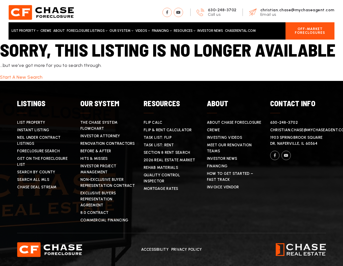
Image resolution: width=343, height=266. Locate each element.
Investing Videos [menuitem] (224, 137)
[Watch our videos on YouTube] (178, 12)
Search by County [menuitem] (36, 172)
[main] (171, 60)
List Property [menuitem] (24, 31)
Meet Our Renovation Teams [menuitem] (229, 148)
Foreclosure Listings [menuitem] (86, 31)
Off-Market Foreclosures (310, 31)
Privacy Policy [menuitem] (186, 249)
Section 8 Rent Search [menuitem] (167, 152)
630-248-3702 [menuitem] (284, 122)
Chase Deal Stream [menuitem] (36, 187)
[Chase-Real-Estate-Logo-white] (301, 249)
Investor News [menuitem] (210, 31)
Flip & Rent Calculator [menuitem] (168, 130)
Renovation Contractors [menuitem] (107, 143)
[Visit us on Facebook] (167, 12)
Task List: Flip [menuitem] (158, 137)
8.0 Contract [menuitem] (94, 212)
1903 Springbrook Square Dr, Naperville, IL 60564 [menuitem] (296, 140)
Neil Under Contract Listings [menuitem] (39, 140)
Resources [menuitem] (183, 31)
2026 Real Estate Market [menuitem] (169, 160)
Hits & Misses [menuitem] (93, 158)
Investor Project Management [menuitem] (98, 169)
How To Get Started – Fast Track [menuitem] (230, 176)
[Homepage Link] (41, 12)
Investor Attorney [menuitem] (100, 136)
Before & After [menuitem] (95, 151)
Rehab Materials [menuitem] (161, 167)
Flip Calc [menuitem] (153, 122)
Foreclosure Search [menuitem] (38, 151)
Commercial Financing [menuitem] (104, 220)
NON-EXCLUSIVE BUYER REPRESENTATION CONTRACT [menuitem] (107, 182)
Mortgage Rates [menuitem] (161, 188)
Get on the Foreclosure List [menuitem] (42, 161)
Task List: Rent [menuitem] (159, 145)
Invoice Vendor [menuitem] (223, 187)
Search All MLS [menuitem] (33, 179)
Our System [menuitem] (120, 31)
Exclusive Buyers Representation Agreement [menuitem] (98, 199)
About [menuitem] (59, 31)
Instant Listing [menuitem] (33, 130)
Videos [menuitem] (141, 31)
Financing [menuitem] (161, 31)
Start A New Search (21, 77)
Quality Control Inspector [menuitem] (162, 178)
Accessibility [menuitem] (155, 249)
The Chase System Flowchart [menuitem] (99, 125)
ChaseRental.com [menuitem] (240, 31)
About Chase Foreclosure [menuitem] (234, 122)
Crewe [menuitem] (45, 31)
